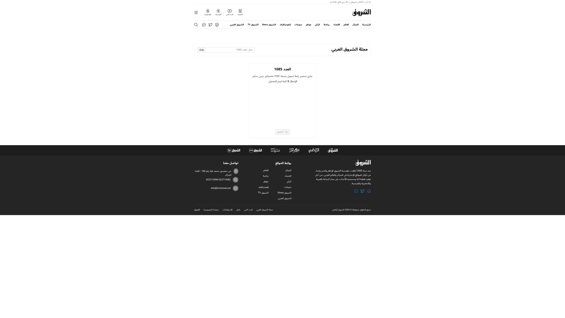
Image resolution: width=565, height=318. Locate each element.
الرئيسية (366, 24)
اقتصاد (336, 24)
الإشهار (197, 210)
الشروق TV (253, 24)
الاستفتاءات (227, 210)
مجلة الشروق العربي (264, 210)
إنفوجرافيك (285, 24)
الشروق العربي (237, 24)
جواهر (308, 24)
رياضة (327, 24)
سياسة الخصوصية (211, 210)
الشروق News (269, 24)
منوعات (298, 24)
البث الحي (248, 210)
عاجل (238, 210)
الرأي (317, 24)
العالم (346, 24)
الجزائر (356, 24)
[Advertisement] (282, 106)
